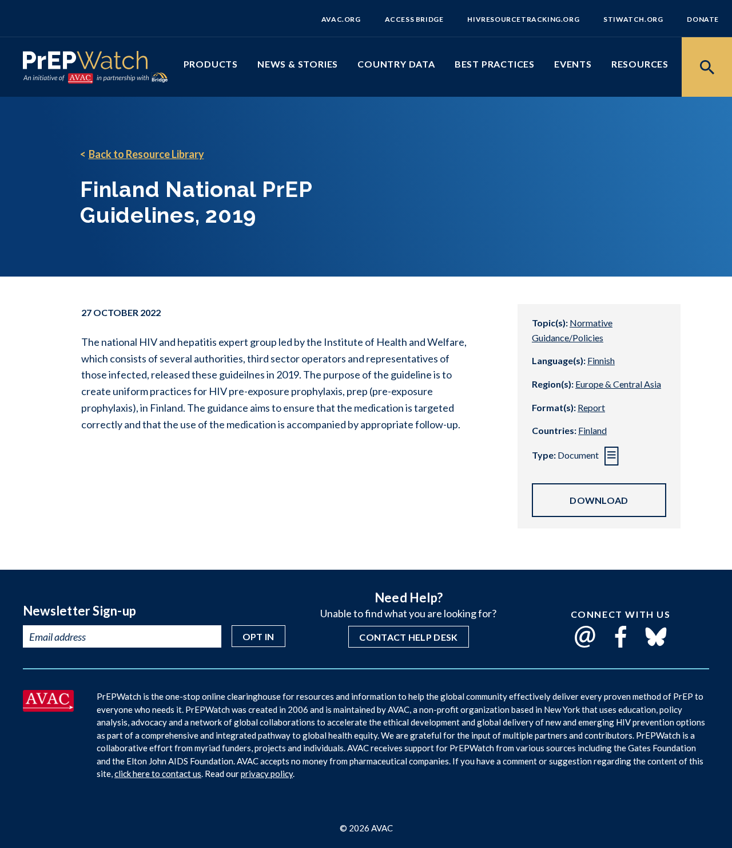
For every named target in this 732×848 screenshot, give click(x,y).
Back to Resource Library (146, 154)
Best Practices (495, 63)
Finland (592, 430)
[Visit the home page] (85, 62)
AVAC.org (341, 19)
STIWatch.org (633, 19)
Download (599, 500)
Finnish (601, 360)
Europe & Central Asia (618, 383)
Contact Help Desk (408, 637)
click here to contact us (157, 773)
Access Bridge (414, 19)
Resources (640, 63)
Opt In (258, 636)
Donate (703, 19)
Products (211, 63)
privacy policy (267, 773)
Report (591, 407)
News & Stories (297, 63)
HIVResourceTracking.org (523, 19)
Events (573, 63)
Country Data (396, 63)
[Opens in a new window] (48, 707)
